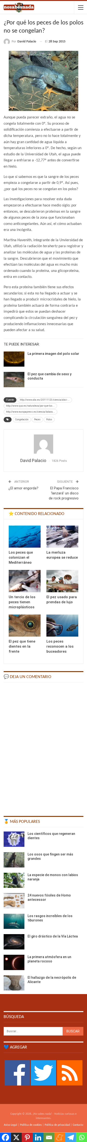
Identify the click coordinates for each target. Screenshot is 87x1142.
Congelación (22, 419)
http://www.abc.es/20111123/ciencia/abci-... (45, 399)
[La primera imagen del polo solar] (14, 359)
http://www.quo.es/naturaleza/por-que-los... (30, 405)
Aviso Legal (10, 1125)
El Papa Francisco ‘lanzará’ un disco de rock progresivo (64, 493)
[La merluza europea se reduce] (62, 537)
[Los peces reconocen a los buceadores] (62, 626)
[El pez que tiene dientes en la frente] (25, 626)
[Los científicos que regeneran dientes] (14, 839)
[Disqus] (43, 747)
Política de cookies (31, 1125)
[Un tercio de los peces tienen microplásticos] (25, 581)
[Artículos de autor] (43, 444)
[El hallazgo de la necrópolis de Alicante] (14, 983)
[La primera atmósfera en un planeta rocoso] (14, 962)
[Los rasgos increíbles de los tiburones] (14, 921)
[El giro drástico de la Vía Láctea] (14, 941)
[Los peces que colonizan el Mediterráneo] (25, 537)
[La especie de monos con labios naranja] (14, 880)
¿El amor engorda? (23, 488)
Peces (37, 419)
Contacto (78, 1125)
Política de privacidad (57, 1125)
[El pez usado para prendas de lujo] (62, 581)
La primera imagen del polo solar (53, 354)
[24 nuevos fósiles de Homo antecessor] (14, 900)
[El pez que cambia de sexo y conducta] (14, 379)
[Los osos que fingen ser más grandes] (14, 859)
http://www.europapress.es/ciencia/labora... (30, 411)
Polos (49, 419)
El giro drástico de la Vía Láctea (53, 936)
